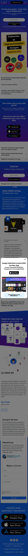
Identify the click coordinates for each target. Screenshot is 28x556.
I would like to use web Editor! (14, 295)
